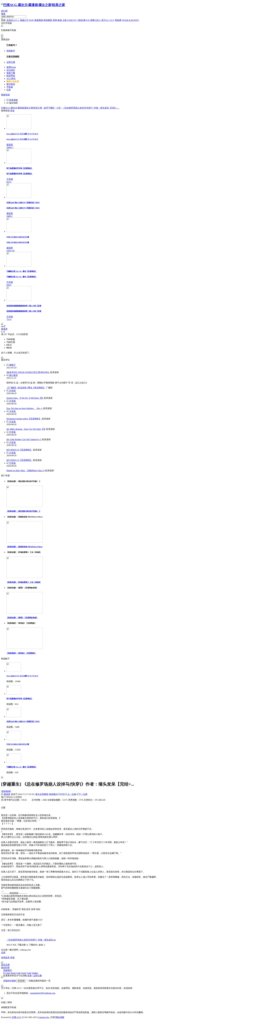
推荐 (11, 67)
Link (18, 973)
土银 (64, 20)
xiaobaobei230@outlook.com (42, 993)
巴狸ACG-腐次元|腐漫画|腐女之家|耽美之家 (21, 108)
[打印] (61, 794)
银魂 (60, 20)
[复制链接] (6, 791)
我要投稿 (5, 95)
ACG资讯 (10, 78)
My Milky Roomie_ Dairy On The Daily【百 (25, 429)
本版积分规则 (9, 981)
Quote (23, 973)
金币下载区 (49, 108)
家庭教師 (38, 20)
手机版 (9, 87)
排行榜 (4, 11)
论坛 (10, 70)
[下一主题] (82, 794)
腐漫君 (4, 329)
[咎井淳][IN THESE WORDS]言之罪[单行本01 (27, 372)
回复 (3, 952)
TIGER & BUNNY (130, 20)
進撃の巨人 (95, 20)
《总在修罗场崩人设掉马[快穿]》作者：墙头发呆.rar (31, 940)
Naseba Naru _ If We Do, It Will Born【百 (24, 398)
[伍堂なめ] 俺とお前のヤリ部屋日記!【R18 (23, 721)
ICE (88, 20)
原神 (55, 20)
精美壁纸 (10, 76)
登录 (29, 975)
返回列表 (5, 967)
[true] (2, 18)
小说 (58, 108)
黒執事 (118, 20)
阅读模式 (53, 794)
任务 (8, 90)
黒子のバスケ (107, 20)
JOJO (31, 20)
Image (13, 973)
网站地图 (59, 1017)
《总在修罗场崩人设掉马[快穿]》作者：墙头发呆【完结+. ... (90, 108)
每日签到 (10, 84)
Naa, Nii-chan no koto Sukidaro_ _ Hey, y (24, 408)
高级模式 (7, 970)
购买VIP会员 (12, 81)
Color (7, 973)
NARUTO (71, 20)
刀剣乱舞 (81, 20)
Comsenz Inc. (44, 1017)
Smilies (35, 973)
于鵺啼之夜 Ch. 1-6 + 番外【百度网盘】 (21, 767)
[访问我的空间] (2, 324)
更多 (12, 111)
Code (29, 973)
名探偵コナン (12, 20)
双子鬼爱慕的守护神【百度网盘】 (19, 699)
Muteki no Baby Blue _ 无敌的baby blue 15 (25, 470)
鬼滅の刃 (24, 20)
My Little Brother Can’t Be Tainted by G (23, 439)
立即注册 (10, 62)
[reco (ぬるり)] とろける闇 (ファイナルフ (22, 676)
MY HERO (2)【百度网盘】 (19, 450)
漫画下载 (10, 73)
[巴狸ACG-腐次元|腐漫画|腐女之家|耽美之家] (33, 5)
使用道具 (5, 957)
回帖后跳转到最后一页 (40, 981)
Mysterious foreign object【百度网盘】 (23, 419)
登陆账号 (10, 51)
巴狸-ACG (17, 1017)
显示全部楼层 (41, 794)
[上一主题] (70, 794)
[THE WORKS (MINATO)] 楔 (17, 744)
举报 (12, 957)
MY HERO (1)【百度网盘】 (19, 460)
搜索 (3, 14)
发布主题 (5, 965)
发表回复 (21, 981)
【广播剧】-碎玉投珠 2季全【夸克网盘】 (25, 388)
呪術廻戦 (48, 20)
